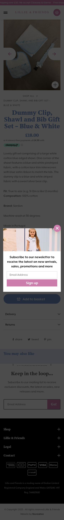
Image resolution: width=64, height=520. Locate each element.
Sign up (32, 283)
